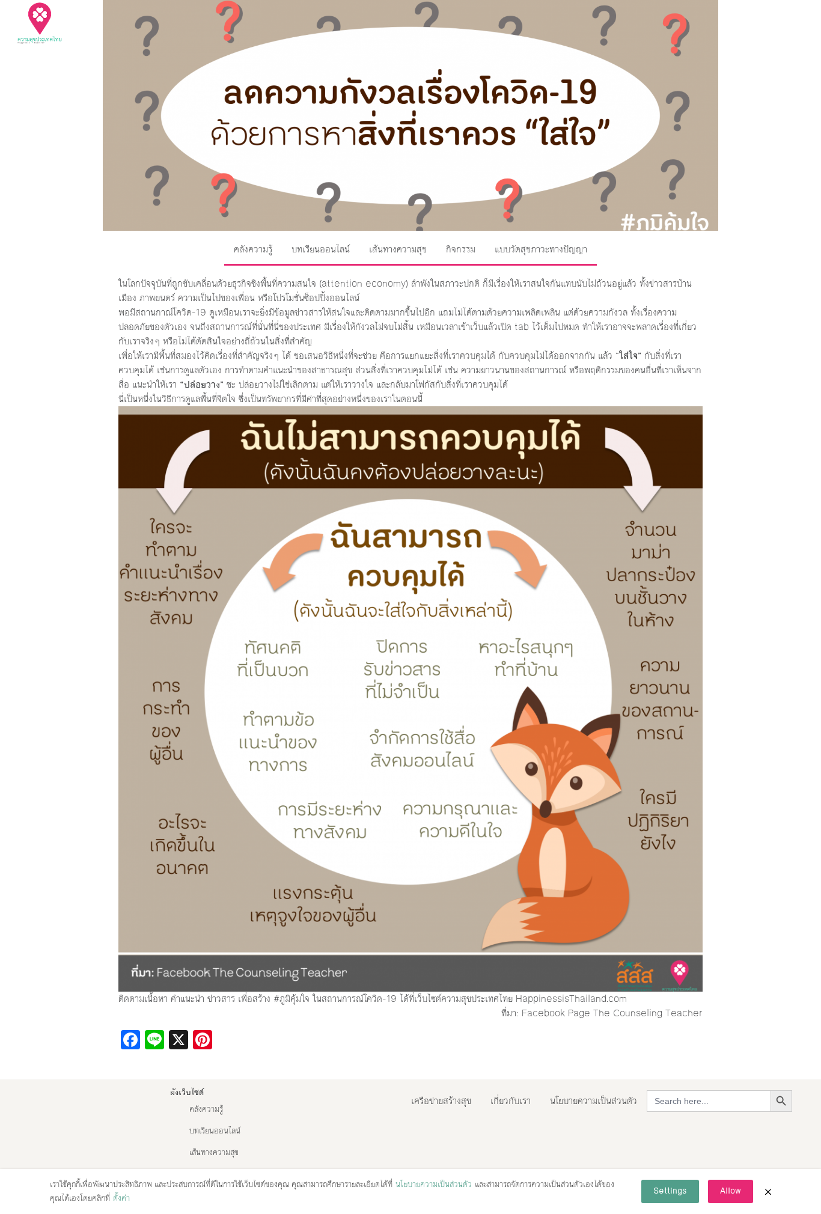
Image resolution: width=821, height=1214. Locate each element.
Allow (730, 1191)
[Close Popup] (768, 1192)
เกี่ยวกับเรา (510, 1101)
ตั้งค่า (121, 1198)
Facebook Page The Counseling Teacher (612, 1013)
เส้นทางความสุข (398, 249)
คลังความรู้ (253, 249)
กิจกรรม (460, 249)
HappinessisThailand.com (571, 998)
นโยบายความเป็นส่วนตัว (593, 1101)
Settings (670, 1191)
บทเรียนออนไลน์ (320, 249)
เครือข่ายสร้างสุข (441, 1101)
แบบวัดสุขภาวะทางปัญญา (541, 249)
